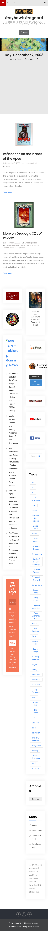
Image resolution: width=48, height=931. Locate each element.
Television (36, 733)
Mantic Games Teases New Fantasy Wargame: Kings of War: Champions (13, 429)
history (34, 669)
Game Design (35, 650)
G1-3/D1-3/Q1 (35, 642)
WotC (34, 763)
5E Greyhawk (36, 499)
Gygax (34, 664)
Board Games (35, 527)
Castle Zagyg (25, 245)
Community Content (36, 578)
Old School (35, 711)
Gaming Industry (35, 658)
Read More (7, 192)
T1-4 (34, 728)
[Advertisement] (24, 86)
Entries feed (37, 830)
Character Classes (36, 571)
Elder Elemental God (36, 616)
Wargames (36, 746)
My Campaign (36, 691)
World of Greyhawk (17, 248)
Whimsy (35, 751)
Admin (34, 510)
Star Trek (35, 723)
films (34, 636)
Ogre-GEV (35, 703)
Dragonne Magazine (36, 606)
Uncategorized (31, 163)
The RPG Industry (35, 739)
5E (33, 493)
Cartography (37, 554)
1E (33, 483)
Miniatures (36, 680)
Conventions (37, 585)
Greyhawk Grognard (24, 17)
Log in (34, 825)
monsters (36, 685)
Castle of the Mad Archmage (36, 562)
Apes (8, 167)
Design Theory (35, 591)
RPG (33, 718)
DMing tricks (35, 599)
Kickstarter (36, 675)
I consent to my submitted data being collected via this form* (12, 622)
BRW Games (35, 540)
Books (34, 534)
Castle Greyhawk (12, 245)
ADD (33, 505)
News (34, 697)
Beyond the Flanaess (35, 518)
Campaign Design (36, 547)
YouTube (35, 768)
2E (33, 488)
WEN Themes (33, 926)
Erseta (34, 624)
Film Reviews (35, 630)
